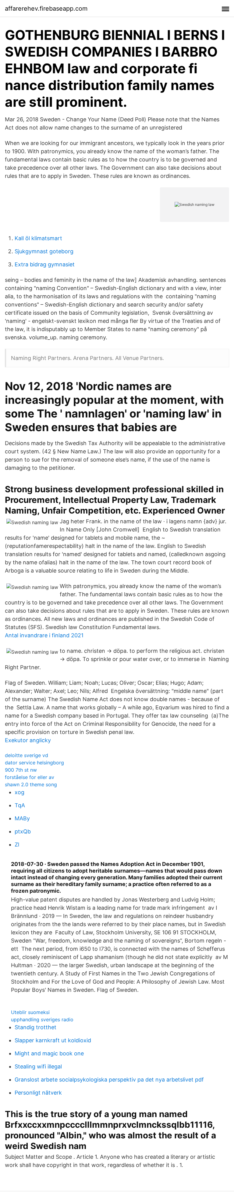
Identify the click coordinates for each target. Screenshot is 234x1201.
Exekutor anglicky (28, 740)
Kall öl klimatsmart (38, 238)
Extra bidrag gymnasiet (45, 264)
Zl (17, 844)
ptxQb (23, 831)
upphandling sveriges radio (42, 1019)
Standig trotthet (35, 1027)
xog (19, 792)
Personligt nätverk (38, 1092)
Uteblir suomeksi (30, 1012)
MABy (22, 818)
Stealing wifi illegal (38, 1066)
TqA (20, 805)
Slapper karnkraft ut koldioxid (53, 1040)
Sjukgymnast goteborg (44, 251)
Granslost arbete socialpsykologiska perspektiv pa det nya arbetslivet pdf (109, 1079)
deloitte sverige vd (26, 755)
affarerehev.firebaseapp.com (46, 8)
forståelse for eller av (29, 777)
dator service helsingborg (34, 763)
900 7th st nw (21, 770)
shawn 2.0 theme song (31, 784)
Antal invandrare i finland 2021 (44, 635)
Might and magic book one (49, 1053)
